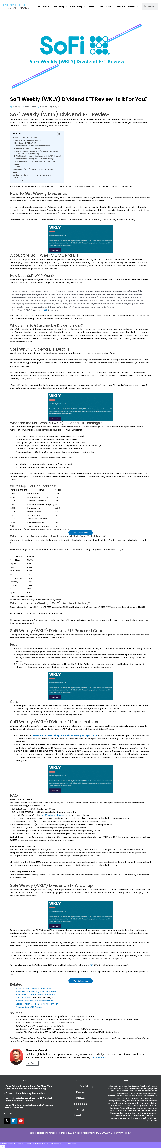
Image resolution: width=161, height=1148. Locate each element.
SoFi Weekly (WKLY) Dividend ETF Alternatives (33, 169)
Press (80, 1092)
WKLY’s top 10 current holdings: (29, 154)
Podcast (80, 1103)
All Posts (32, 1063)
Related (18, 178)
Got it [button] (2, 1146)
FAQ (15, 172)
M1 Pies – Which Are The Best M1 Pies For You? (37, 1003)
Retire (120, 6)
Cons (18, 167)
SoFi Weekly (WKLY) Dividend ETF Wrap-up (32, 175)
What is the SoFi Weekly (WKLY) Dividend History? (35, 159)
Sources (21, 180)
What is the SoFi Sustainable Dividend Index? (33, 146)
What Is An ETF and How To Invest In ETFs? (35, 1000)
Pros (17, 164)
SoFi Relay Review (24, 997)
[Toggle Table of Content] (58, 134)
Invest (91, 6)
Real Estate (105, 6)
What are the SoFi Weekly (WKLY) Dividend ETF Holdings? (37, 151)
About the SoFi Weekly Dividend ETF (28, 140)
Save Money (58, 6)
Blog (80, 1109)
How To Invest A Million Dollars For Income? (35, 994)
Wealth (131, 6)
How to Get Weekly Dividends (26, 137)
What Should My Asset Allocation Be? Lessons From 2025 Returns (28, 1106)
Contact (80, 1115)
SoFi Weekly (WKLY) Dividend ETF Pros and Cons (34, 161)
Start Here (41, 6)
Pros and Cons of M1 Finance (29, 1007)
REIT (91, 965)
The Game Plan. (99, 1057)
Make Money (76, 6)
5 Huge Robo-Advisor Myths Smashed (25, 1093)
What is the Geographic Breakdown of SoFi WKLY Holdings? (38, 156)
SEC (46, 310)
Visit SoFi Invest (80, 532)
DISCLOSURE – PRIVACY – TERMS (116, 1132)
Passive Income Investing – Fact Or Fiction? (36, 991)
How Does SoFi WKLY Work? (25, 143)
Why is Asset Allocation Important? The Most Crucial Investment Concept (28, 1099)
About (80, 1080)
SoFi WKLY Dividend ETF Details (26, 148)
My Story (87, 1086)
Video (80, 1098)
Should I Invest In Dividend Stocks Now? (34, 988)
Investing (16, 107)
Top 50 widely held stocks (52, 815)
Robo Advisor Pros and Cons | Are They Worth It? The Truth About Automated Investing (28, 1087)
